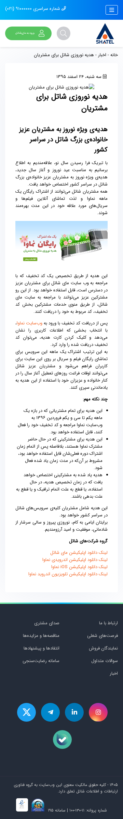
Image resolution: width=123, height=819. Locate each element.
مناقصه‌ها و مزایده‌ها (41, 635)
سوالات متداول (104, 660)
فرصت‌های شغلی (102, 635)
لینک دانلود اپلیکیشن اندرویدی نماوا (75, 559)
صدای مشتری (46, 623)
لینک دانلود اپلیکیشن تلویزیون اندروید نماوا (68, 574)
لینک (102, 552)
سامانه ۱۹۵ (56, 810)
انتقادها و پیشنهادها (41, 648)
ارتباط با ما (108, 623)
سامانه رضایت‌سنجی (41, 660)
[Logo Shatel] (105, 33)
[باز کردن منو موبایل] (112, 10)
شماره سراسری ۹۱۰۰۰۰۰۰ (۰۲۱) (33, 8)
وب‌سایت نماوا (29, 323)
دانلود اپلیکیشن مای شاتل (73, 552)
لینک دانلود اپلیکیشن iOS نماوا (79, 567)
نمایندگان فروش (103, 648)
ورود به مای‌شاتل (25, 33)
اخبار (102, 55)
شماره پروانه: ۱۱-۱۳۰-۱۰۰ (88, 810)
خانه (114, 55)
